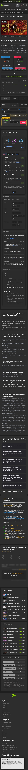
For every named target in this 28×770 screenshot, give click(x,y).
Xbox (6, 12)
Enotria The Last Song (14, 646)
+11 (14, 192)
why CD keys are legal (12, 517)
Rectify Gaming (7, 182)
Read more (18, 162)
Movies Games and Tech (9, 174)
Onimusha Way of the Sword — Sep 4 (14, 597)
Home (2, 12)
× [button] (21, 1)
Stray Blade (14, 634)
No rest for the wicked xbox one (15, 12)
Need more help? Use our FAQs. (12, 491)
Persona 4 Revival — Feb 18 (14, 618)
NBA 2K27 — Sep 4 (14, 594)
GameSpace (6, 165)
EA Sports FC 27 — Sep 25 (14, 600)
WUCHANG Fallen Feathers (14, 643)
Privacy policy (5, 769)
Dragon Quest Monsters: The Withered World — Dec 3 (14, 615)
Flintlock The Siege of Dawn (14, 649)
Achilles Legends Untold (14, 631)
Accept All (5, 767)
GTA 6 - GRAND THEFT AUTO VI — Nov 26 (14, 612)
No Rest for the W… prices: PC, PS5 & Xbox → (17, 92)
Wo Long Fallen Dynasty (14, 652)
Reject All (11, 767)
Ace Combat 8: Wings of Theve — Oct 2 (14, 603)
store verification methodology (11, 512)
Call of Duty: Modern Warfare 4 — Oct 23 (14, 609)
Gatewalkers (14, 640)
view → (22, 147)
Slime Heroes (14, 637)
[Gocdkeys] (4, 5)
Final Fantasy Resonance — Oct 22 (14, 606)
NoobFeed (6, 157)
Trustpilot (9, 528)
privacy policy (5, 763)
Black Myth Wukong (14, 628)
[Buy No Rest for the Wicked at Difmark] (5, 120)
